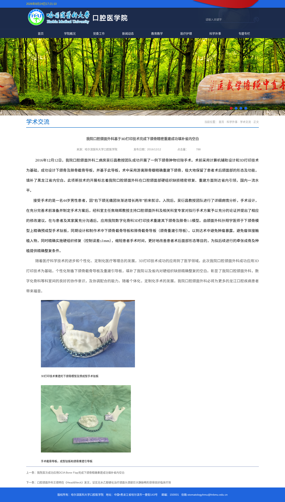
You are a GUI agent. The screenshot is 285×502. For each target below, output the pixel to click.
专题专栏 (244, 33)
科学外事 (215, 33)
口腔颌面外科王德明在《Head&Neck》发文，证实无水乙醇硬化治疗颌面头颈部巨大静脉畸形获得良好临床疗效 (104, 482)
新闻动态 (128, 33)
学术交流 (245, 121)
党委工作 (99, 33)
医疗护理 (186, 33)
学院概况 (70, 33)
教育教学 (157, 33)
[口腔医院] (80, 25)
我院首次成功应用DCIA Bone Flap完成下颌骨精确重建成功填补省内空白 (80, 472)
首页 (41, 33)
